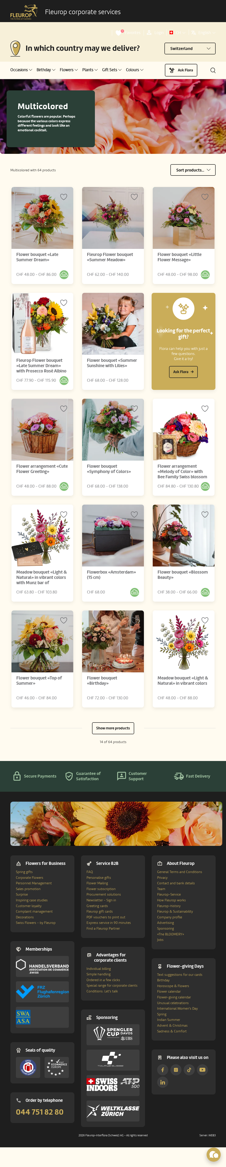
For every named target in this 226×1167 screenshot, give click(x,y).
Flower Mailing (97, 883)
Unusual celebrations (173, 1003)
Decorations (25, 917)
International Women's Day (177, 1009)
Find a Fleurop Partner (103, 929)
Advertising (165, 923)
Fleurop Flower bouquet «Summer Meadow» (110, 257)
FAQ (90, 872)
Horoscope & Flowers (173, 986)
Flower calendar (169, 991)
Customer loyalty (28, 906)
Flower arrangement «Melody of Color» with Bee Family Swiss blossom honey (182, 474)
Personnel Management (34, 883)
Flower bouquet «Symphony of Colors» (109, 469)
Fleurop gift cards (100, 911)
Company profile (169, 917)
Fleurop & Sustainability (175, 911)
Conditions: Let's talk (102, 991)
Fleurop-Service (169, 894)
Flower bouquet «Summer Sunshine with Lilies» (112, 363)
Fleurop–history (169, 906)
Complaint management (34, 911)
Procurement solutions (104, 894)
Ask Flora (185, 70)
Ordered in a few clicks (103, 980)
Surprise (22, 894)
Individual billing (99, 969)
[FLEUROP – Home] (24, 12)
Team (161, 889)
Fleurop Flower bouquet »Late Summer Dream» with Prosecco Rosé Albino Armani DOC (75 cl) (41, 368)
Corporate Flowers (29, 878)
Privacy (162, 878)
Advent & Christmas (172, 1026)
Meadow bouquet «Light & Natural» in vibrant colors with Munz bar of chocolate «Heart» (41, 580)
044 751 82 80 (40, 1112)
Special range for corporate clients (112, 986)
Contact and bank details (176, 883)
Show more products (113, 728)
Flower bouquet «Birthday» (102, 680)
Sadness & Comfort (172, 1031)
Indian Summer (168, 1020)
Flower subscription (101, 889)
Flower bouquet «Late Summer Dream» (37, 257)
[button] (21, 69)
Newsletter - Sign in (101, 900)
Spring (161, 1014)
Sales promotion (28, 889)
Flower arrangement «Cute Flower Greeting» (42, 469)
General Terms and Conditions (179, 872)
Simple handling (99, 974)
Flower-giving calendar (174, 997)
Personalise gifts (99, 878)
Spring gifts (24, 872)
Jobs (160, 940)
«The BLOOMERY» (170, 934)
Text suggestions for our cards (179, 975)
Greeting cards (97, 906)
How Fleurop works (171, 900)
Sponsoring (165, 929)
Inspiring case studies (32, 900)
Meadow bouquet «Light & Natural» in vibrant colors (183, 680)
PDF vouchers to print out (106, 917)
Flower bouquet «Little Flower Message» (180, 257)
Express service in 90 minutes (109, 923)
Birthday (163, 980)
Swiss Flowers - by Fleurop (36, 923)
